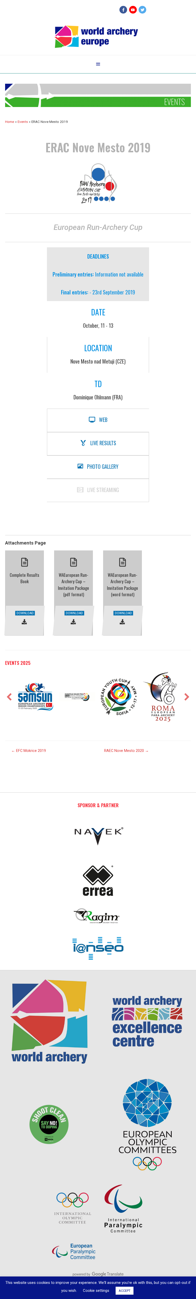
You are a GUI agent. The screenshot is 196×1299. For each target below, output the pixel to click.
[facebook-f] (123, 10)
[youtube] (133, 10)
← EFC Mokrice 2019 (28, 750)
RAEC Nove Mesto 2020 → (126, 750)
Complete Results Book (24, 578)
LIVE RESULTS (103, 443)
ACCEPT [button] (124, 1291)
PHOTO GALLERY (102, 466)
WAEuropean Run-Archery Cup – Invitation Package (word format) (122, 585)
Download (24, 613)
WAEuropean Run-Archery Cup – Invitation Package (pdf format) (73, 585)
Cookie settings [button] (96, 1290)
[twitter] (143, 10)
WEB (103, 419)
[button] (9, 697)
